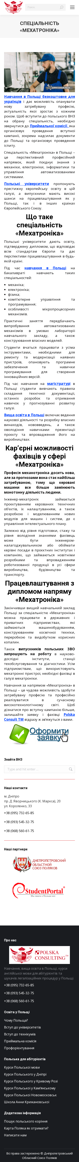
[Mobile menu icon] (72, 7)
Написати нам (15, 1135)
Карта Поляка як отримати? (26, 1128)
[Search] (61, 7)
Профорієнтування (19, 1048)
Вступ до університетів (22, 1027)
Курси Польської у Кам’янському (30, 1088)
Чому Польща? (16, 1020)
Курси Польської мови (22, 1067)
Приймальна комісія (20, 1041)
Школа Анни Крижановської (26, 1102)
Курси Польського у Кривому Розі (31, 1081)
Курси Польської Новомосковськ (30, 1095)
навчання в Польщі (45, 268)
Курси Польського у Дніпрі (25, 1074)
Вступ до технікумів (20, 1034)
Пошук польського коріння (25, 1121)
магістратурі (58, 383)
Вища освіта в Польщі (24, 415)
